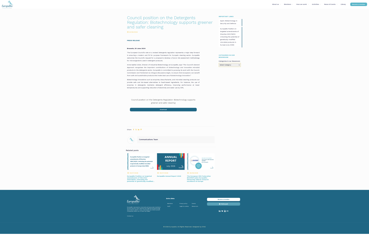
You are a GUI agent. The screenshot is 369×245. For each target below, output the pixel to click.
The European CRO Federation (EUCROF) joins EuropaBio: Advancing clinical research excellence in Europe (199, 178)
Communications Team (148, 139)
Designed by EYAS (199, 227)
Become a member (358, 4)
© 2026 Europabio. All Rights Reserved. (177, 227)
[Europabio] (7, 4)
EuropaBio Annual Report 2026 (169, 176)
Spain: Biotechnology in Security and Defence (228, 22)
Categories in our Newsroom (229, 61)
